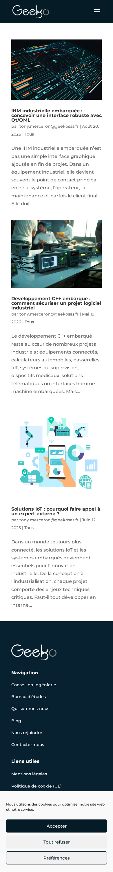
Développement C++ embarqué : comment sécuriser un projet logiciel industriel (56, 303)
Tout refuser (56, 842)
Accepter (57, 826)
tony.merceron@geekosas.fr (49, 126)
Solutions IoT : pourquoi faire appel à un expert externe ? (55, 511)
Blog (16, 720)
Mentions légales (29, 773)
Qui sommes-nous (30, 708)
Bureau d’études (28, 696)
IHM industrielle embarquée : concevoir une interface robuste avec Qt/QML (56, 115)
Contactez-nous (27, 744)
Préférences (56, 858)
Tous (29, 134)
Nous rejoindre (26, 732)
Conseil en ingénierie (33, 684)
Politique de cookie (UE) (36, 786)
